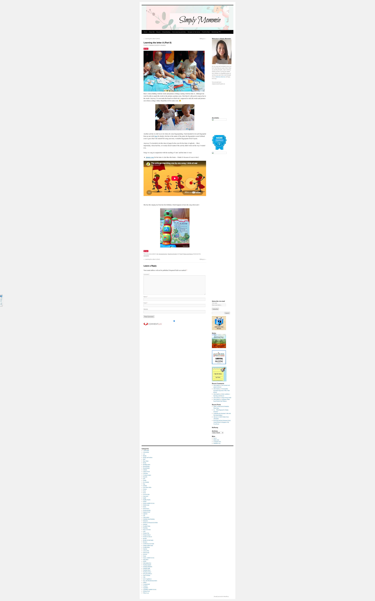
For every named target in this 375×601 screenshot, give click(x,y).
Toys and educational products (150, 580)
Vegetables (145, 587)
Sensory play (146, 552)
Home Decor (146, 508)
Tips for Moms (146, 575)
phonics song (150, 157)
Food (144, 491)
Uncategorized (146, 584)
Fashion (145, 485)
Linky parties (146, 517)
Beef (144, 459)
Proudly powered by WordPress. (221, 596)
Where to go (146, 593)
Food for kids (146, 494)
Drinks (144, 480)
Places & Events (147, 529)
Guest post (145, 496)
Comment (147, 274)
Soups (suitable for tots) (148, 557)
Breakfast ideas (146, 464)
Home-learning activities (179, 32)
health (144, 498)
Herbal (144, 501)
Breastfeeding (166, 32)
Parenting (145, 528)
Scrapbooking (146, 547)
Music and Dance (188, 254)
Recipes (145, 538)
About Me (151, 32)
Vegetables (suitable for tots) (149, 589)
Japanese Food (146, 512)
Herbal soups (146, 505)
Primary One (146, 533)
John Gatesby (216, 385)
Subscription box (147, 563)
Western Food (146, 591)
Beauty (158, 32)
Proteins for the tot (147, 536)
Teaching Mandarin (147, 566)
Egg (144, 484)
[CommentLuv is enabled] (153, 325)
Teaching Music (146, 570)
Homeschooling (163, 254)
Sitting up (203, 38)
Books (144, 462)
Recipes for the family (194, 32)
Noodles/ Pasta (146, 526)
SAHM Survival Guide (148, 543)
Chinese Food (146, 471)
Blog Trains (146, 461)
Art (157, 254)
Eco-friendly (146, 482)
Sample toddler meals (148, 545)
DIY (144, 478)
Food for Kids (206, 32)
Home (145, 32)
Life (144, 515)
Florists (145, 489)
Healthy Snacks (146, 499)
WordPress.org (216, 443)
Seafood (145, 549)
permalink (146, 255)
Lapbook (145, 514)
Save (147, 48)
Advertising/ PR (216, 32)
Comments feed (217, 441)
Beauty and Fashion (147, 457)
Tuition (144, 582)
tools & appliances (147, 579)
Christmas (145, 473)
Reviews (145, 542)
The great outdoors (147, 573)
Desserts (145, 477)
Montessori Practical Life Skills (150, 522)
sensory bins (146, 550)
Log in (215, 438)
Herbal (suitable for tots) (148, 503)
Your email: (214, 303)
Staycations (145, 559)
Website (146, 309)
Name (146, 296)
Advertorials (146, 452)
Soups (144, 556)
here (156, 136)
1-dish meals (146, 450)
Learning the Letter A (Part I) (152, 38)
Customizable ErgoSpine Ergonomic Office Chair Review (221, 390)
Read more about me (220, 77)
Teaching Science (147, 572)
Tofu (144, 577)
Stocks (144, 561)
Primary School (146, 535)
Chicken (145, 470)
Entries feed (216, 440)
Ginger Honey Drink (226, 397)
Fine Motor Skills (147, 487)
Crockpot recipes (147, 475)
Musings (145, 524)
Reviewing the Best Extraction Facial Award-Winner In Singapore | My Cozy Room (221, 422)
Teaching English (172, 254)
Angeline (163, 45)
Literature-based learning (149, 519)
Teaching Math (146, 568)
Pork (144, 531)
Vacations (145, 586)
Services (145, 554)
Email (145, 303)
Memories (145, 521)
